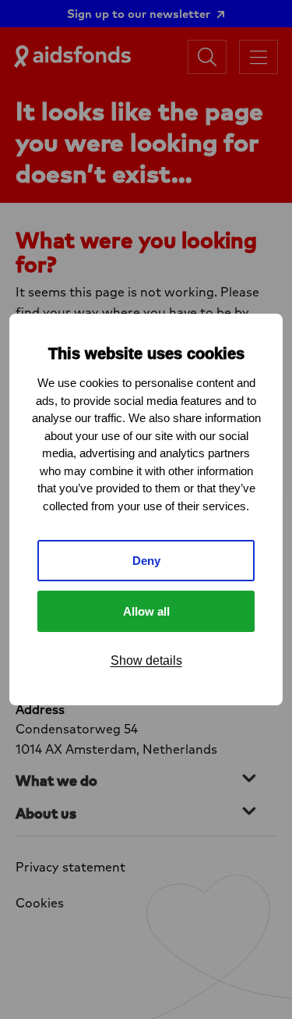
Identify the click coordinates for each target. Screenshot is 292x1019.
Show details (146, 660)
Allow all (146, 611)
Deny (146, 560)
